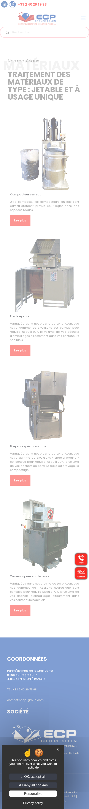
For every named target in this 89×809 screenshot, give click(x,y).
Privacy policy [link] (33, 803)
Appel (81, 563)
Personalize (33, 793)
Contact (81, 576)
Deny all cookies (34, 785)
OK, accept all (34, 776)
